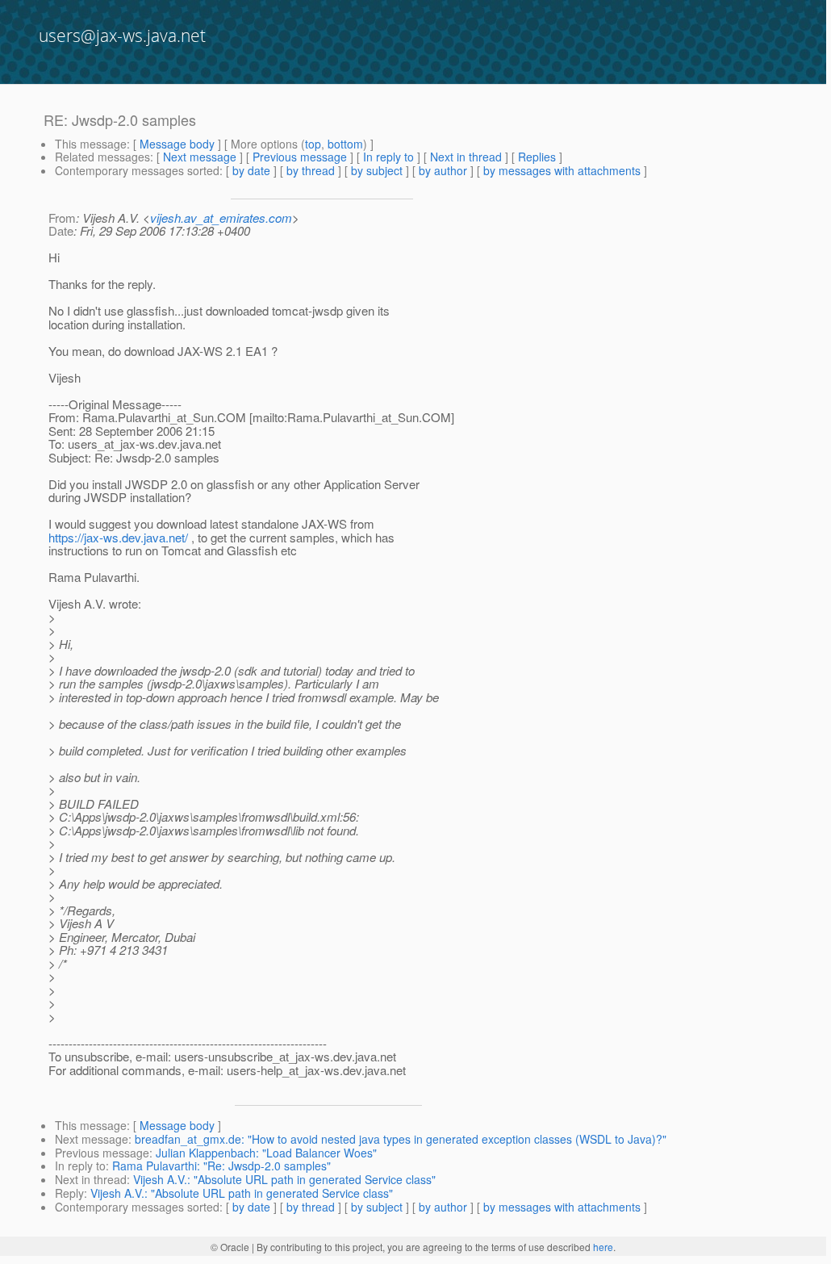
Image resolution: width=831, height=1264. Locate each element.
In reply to (388, 157)
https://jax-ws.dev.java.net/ (118, 537)
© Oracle (230, 1247)
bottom (345, 144)
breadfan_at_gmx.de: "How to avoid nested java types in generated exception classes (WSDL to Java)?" (400, 1139)
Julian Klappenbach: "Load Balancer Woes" (266, 1153)
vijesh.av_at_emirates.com (221, 217)
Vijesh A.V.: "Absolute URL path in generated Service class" (284, 1179)
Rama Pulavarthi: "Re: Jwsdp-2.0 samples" (221, 1165)
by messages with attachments (562, 170)
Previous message (300, 157)
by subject (377, 170)
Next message (199, 157)
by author (443, 170)
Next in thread (466, 157)
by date (251, 170)
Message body (177, 144)
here (603, 1247)
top (313, 144)
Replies (537, 157)
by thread (310, 170)
